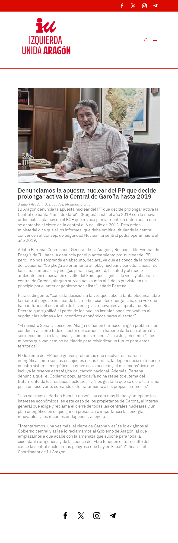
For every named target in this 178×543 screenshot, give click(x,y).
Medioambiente (77, 204)
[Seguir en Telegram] (155, 5)
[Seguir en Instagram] (144, 5)
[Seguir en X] (133, 5)
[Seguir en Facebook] (122, 5)
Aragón (37, 204)
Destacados (53, 204)
